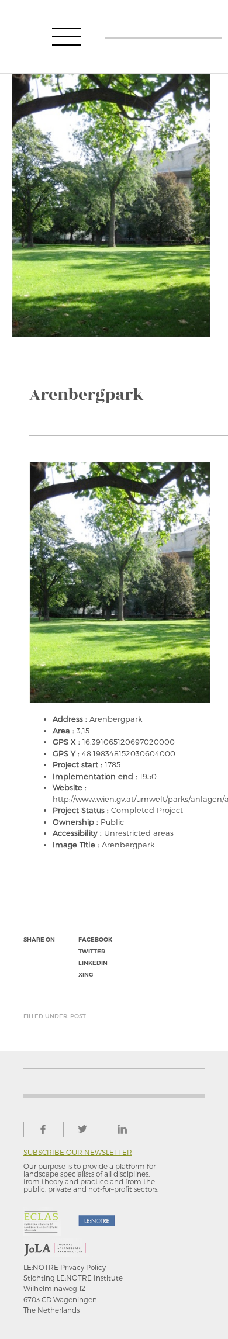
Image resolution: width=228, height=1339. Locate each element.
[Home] (164, 36)
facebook (95, 939)
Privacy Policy (83, 1267)
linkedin (93, 963)
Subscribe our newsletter (77, 1152)
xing (85, 974)
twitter (91, 951)
